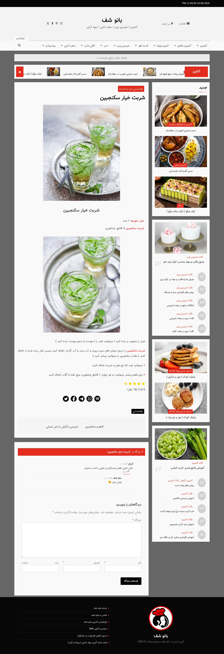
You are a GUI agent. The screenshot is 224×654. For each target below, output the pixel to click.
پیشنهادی (50, 46)
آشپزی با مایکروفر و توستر (180, 124)
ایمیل (81, 563)
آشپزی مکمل (184, 46)
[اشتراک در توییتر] (65, 401)
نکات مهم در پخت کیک (183, 331)
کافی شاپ (89, 46)
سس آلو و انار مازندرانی (93, 74)
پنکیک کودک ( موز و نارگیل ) (180, 377)
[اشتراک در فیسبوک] (73, 401)
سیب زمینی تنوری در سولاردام (141, 74)
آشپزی (203, 46)
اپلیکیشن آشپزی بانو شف (95, 622)
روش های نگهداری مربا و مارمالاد (179, 292)
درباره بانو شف (100, 608)
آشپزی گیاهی (186, 480)
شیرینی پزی (123, 46)
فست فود (143, 46)
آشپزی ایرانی (180, 165)
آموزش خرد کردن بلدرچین (182, 524)
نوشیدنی (138, 411)
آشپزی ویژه (163, 46)
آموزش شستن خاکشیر (183, 498)
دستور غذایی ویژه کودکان (180, 371)
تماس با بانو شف (99, 615)
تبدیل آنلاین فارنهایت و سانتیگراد (92, 636)
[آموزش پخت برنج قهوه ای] (167, 71)
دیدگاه (136, 520)
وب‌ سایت (40, 563)
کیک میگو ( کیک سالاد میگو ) (45, 74)
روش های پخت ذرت (184, 485)
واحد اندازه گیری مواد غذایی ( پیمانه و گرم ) (87, 642)
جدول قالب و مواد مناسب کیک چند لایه (183, 262)
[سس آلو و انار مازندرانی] (71, 71)
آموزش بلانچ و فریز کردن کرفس (187, 468)
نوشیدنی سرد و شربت (131, 89)
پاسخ (125, 471)
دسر (106, 46)
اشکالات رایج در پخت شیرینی (180, 305)
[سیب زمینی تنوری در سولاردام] (116, 71)
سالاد (180, 205)
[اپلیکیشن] (97, 401)
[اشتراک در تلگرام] (81, 401)
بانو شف (112, 20)
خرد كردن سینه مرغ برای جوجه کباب (177, 511)
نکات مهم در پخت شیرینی (182, 318)
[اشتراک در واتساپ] (89, 401)
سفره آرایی (70, 46)
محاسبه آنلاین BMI (98, 629)
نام (122, 563)
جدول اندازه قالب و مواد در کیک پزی (177, 279)
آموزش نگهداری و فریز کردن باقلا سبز (177, 537)
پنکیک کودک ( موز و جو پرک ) (181, 418)
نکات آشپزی (197, 463)
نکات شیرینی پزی (195, 257)
